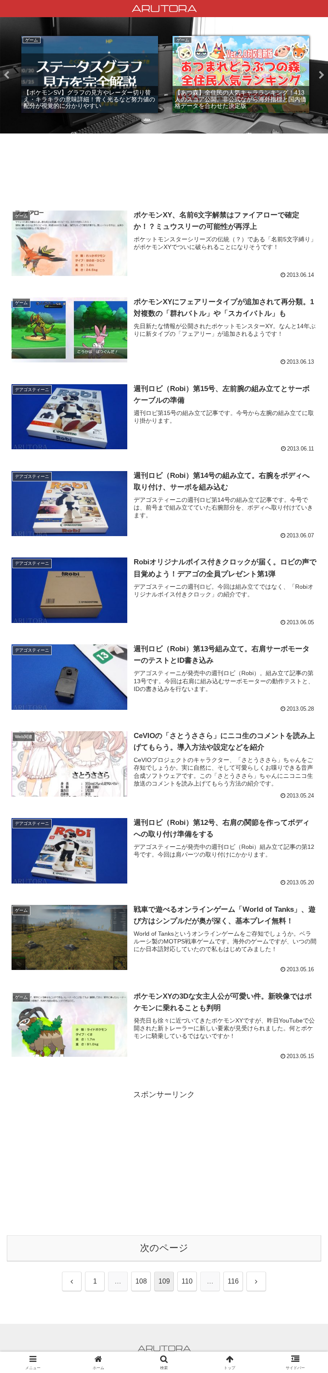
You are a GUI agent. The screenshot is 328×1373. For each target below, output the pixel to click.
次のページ (164, 1248)
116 (233, 1281)
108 (141, 1281)
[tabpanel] (89, 74)
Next (321, 75)
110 (187, 1281)
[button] (303, 1182)
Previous (6, 75)
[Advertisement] (164, 171)
